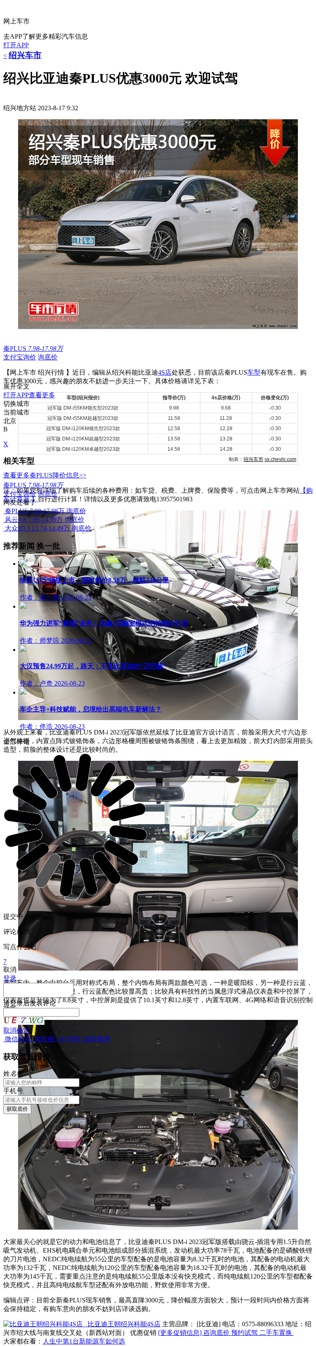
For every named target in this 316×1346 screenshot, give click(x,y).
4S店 (165, 372)
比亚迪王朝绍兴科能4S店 (124, 1324)
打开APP (16, 45)
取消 (9, 1030)
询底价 (48, 357)
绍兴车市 (253, 459)
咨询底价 (217, 1332)
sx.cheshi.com (280, 459)
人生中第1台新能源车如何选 (84, 1341)
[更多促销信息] (180, 1332)
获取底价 (17, 1109)
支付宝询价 (19, 357)
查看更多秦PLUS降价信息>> (44, 475)
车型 (253, 372)
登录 (16, 1003)
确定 (23, 1030)
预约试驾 (245, 1332)
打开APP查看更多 (29, 395)
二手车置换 (276, 1332)
